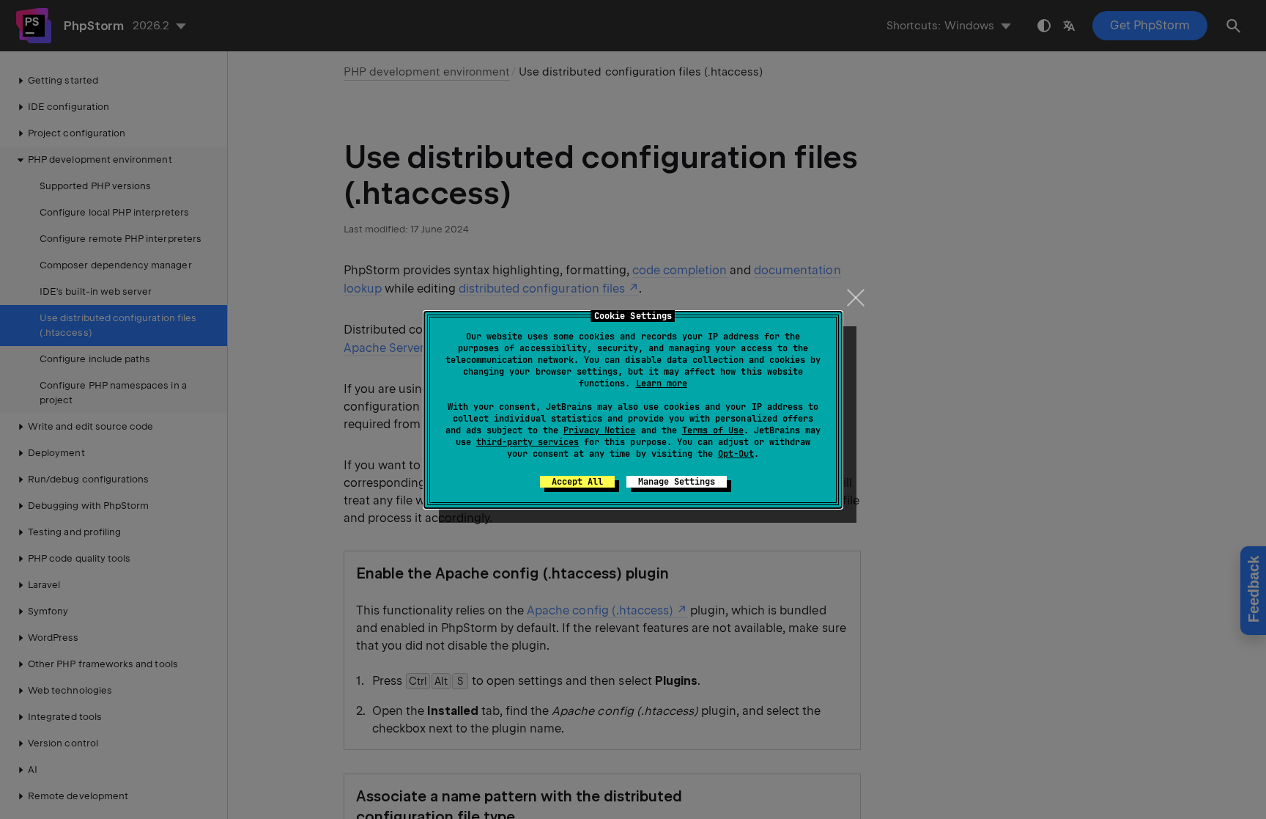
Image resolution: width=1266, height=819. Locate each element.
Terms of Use (713, 430)
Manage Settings (676, 482)
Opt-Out (736, 454)
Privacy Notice (599, 430)
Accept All (577, 482)
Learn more (661, 383)
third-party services (527, 442)
